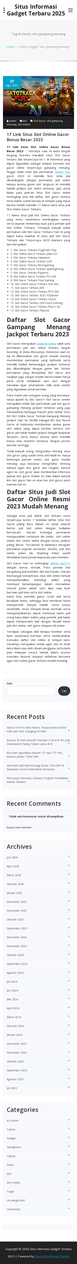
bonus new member (19, 827)
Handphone (14, 1147)
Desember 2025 (17, 902)
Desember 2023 (17, 1043)
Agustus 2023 (15, 1079)
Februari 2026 (15, 884)
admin (12, 120)
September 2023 (17, 1070)
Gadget (11, 1138)
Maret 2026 (14, 875)
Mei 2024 (12, 999)
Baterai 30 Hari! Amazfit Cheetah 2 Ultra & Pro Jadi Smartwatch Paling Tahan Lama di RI (38, 742)
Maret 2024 (14, 1017)
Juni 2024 (12, 990)
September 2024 (17, 964)
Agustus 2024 (15, 972)
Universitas (13, 1209)
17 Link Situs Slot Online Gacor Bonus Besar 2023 (38, 136)
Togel (10, 1191)
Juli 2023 (12, 1088)
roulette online (46, 343)
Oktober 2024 (15, 955)
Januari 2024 (14, 1035)
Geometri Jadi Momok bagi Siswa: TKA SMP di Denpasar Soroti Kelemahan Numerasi (35, 767)
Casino (11, 1129)
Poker (10, 1165)
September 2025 (17, 928)
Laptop (11, 1156)
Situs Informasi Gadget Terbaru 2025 (36, 10)
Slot (24, 120)
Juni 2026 (12, 857)
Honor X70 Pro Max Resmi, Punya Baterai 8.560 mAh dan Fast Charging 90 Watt (36, 729)
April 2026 (13, 866)
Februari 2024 (15, 1026)
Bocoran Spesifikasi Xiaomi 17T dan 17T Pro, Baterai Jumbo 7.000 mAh (35, 754)
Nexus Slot (62, 172)
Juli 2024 (12, 981)
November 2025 (17, 910)
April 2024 (13, 1008)
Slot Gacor (39, 120)
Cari (9, 683)
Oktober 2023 (15, 1061)
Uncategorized (16, 1200)
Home (11, 47)
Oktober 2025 (15, 919)
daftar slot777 (60, 563)
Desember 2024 (17, 937)
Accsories (13, 1120)
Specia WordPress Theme (52, 1256)
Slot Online (24, 124)
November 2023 (17, 1052)
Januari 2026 (14, 893)
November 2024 (17, 946)
